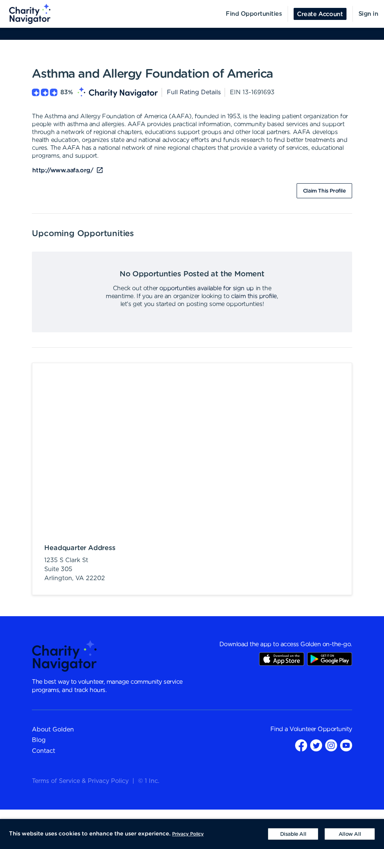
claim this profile (254, 296)
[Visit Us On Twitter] (316, 745)
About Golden (53, 730)
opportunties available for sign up (206, 288)
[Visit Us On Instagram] (331, 745)
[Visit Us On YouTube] (346, 745)
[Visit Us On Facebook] (301, 745)
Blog (39, 740)
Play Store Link (329, 659)
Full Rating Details (194, 92)
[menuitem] (25, 14)
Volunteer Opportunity (321, 729)
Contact (43, 751)
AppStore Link (281, 659)
